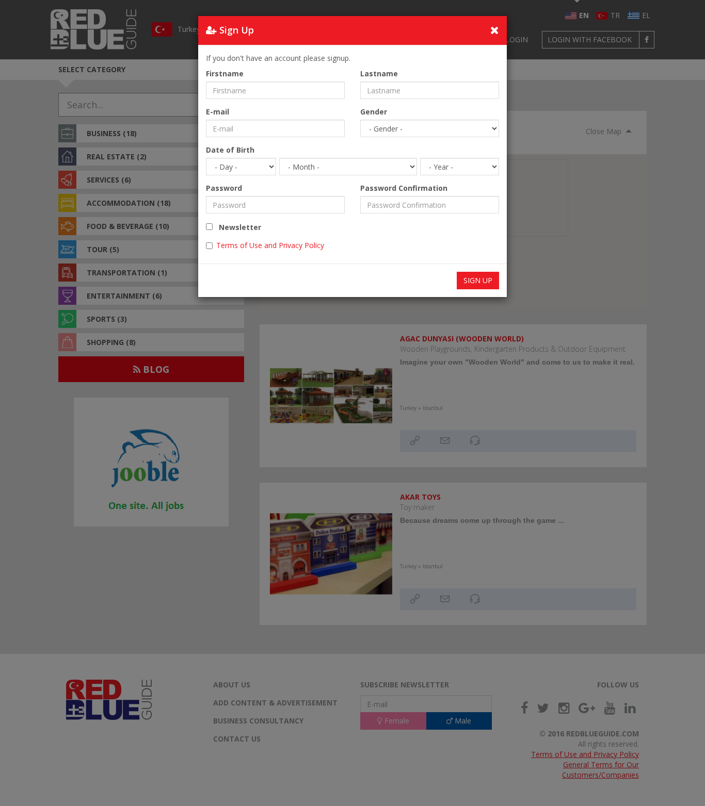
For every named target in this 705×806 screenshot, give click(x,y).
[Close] (494, 30)
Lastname (379, 73)
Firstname (225, 73)
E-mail (217, 112)
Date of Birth (230, 150)
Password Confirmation (403, 188)
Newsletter (237, 227)
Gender (373, 112)
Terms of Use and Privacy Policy (270, 245)
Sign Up (477, 280)
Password (224, 188)
